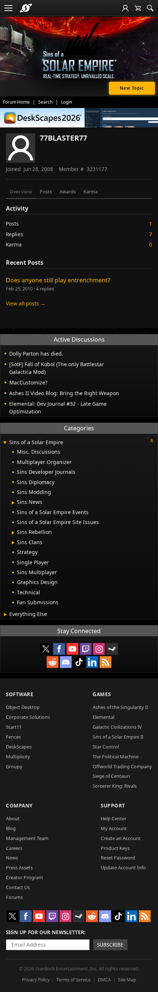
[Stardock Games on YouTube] (72, 648)
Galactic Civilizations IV (117, 727)
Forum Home (16, 102)
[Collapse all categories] (151, 440)
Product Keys (115, 848)
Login (66, 102)
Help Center (113, 818)
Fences (13, 736)
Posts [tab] (46, 191)
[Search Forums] (150, 8)
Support (113, 805)
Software (19, 694)
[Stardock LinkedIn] (92, 662)
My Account (114, 828)
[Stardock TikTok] (79, 662)
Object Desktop (23, 707)
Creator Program (24, 877)
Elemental (103, 717)
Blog (11, 828)
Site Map (127, 980)
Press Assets (19, 867)
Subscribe (110, 944)
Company (19, 805)
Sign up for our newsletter (45, 932)
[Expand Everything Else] (5, 614)
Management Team (27, 838)
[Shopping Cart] (137, 8)
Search (45, 102)
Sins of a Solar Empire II (118, 736)
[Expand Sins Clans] (13, 543)
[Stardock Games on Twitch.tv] (85, 648)
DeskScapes (19, 746)
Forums (14, 897)
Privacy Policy (36, 980)
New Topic (132, 88)
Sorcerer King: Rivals (115, 786)
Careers (14, 848)
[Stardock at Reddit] (52, 662)
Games (102, 694)
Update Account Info (123, 867)
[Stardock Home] (26, 8)
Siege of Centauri (111, 776)
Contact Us (18, 887)
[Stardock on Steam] (112, 648)
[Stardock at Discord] (65, 662)
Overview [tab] (21, 191)
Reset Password (118, 857)
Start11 (14, 727)
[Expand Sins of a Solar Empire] (5, 443)
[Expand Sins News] (13, 503)
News (12, 857)
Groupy (14, 766)
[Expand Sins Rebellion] (13, 533)
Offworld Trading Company (122, 766)
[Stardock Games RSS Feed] (105, 662)
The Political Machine (116, 756)
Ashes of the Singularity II (120, 707)
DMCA (104, 980)
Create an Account (121, 838)
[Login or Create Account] (125, 8)
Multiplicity (18, 756)
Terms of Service (74, 980)
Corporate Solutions (28, 717)
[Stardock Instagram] (98, 648)
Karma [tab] (90, 191)
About (12, 818)
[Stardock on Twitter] (46, 648)
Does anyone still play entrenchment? (58, 280)
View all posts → (26, 303)
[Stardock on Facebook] (59, 648)
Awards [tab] (68, 191)
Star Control (106, 746)
